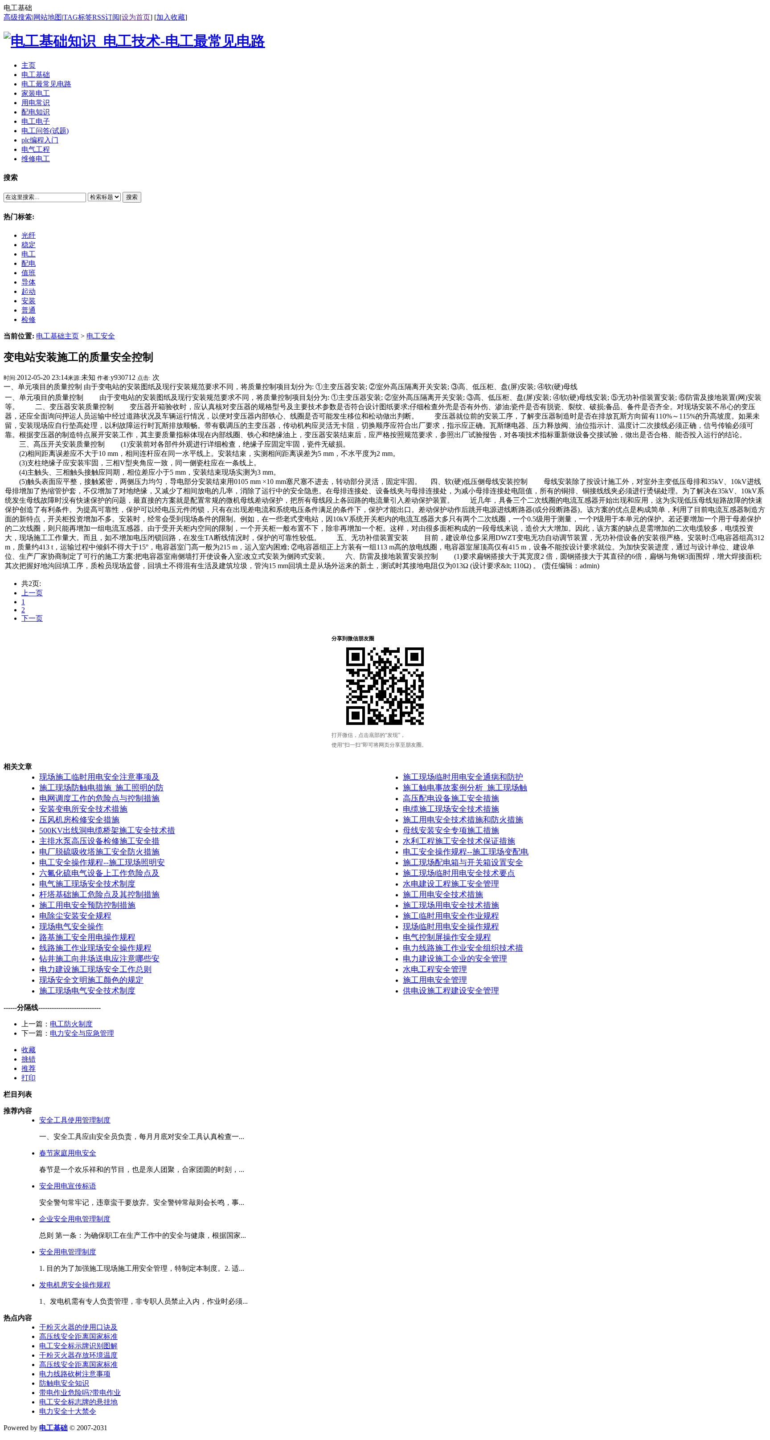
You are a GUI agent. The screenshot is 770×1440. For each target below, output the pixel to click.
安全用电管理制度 (67, 1252)
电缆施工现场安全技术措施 (451, 809)
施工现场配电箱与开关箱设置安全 (463, 862)
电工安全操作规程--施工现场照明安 (102, 862)
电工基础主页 (57, 336)
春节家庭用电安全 (67, 1153)
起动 (28, 291)
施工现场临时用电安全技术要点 (459, 873)
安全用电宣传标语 (67, 1186)
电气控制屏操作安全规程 (447, 937)
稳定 (28, 244)
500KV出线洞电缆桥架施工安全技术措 (107, 830)
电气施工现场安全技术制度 (87, 883)
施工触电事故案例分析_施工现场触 (465, 787)
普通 (28, 310)
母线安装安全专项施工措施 (451, 830)
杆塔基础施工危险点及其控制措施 (99, 894)
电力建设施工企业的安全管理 (455, 958)
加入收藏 (170, 17)
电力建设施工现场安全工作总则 (95, 969)
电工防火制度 (71, 1024)
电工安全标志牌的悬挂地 (78, 1402)
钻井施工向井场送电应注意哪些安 (99, 958)
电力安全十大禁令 (67, 1411)
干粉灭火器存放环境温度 (78, 1355)
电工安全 (100, 336)
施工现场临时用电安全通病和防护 (463, 777)
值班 (28, 273)
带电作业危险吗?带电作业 (80, 1392)
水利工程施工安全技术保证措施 (459, 841)
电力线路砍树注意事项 (75, 1374)
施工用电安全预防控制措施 (87, 905)
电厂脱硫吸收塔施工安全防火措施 (99, 851)
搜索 (132, 197)
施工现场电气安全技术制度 (87, 990)
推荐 (28, 1068)
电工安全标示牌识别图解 (78, 1346)
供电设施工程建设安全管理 (451, 990)
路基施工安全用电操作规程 (87, 937)
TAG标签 (77, 17)
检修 (28, 319)
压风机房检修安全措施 (79, 819)
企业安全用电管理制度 (75, 1219)
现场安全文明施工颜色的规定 (91, 980)
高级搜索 (18, 17)
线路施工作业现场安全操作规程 (95, 948)
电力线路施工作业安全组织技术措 (463, 948)
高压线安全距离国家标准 (78, 1336)
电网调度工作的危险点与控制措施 (99, 798)
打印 (28, 1078)
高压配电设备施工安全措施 (451, 798)
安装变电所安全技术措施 (83, 809)
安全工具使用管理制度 (75, 1120)
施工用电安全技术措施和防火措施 (463, 819)
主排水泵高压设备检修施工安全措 (99, 841)
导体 (28, 282)
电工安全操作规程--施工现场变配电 (465, 851)
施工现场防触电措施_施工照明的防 (101, 787)
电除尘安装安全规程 (75, 915)
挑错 (28, 1059)
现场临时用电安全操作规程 (451, 926)
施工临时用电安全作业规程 (451, 915)
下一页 (32, 618)
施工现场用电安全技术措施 (451, 905)
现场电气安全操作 (71, 926)
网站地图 (47, 17)
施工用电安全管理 (435, 980)
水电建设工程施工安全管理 (451, 883)
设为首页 (136, 17)
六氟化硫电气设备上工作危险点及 (99, 873)
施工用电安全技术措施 (443, 894)
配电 (28, 263)
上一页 (32, 593)
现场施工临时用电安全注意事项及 (99, 777)
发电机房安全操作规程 (75, 1285)
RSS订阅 (105, 17)
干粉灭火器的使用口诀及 (78, 1327)
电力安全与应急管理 (82, 1033)
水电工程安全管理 (435, 969)
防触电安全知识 (64, 1383)
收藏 (28, 1050)
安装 (28, 301)
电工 (28, 254)
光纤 (28, 235)
